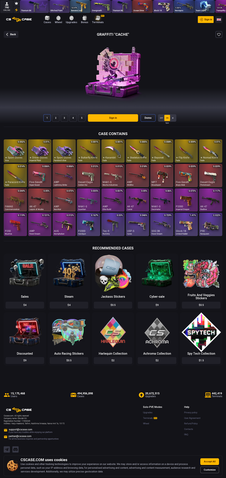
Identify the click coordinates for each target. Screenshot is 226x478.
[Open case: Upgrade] (80, 6)
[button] (41, 257)
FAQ (186, 434)
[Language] (218, 19)
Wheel (146, 423)
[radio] (173, 118)
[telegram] (7, 449)
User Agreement (192, 418)
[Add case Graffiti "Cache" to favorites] (218, 34)
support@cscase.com (20, 429)
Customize (210, 469)
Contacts (188, 429)
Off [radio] (161, 118)
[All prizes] (16, 10)
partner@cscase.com (20, 436)
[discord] (15, 449)
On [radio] (167, 118)
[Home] (19, 19)
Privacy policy (190, 412)
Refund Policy (191, 423)
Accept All (209, 461)
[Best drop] (16, 3)
